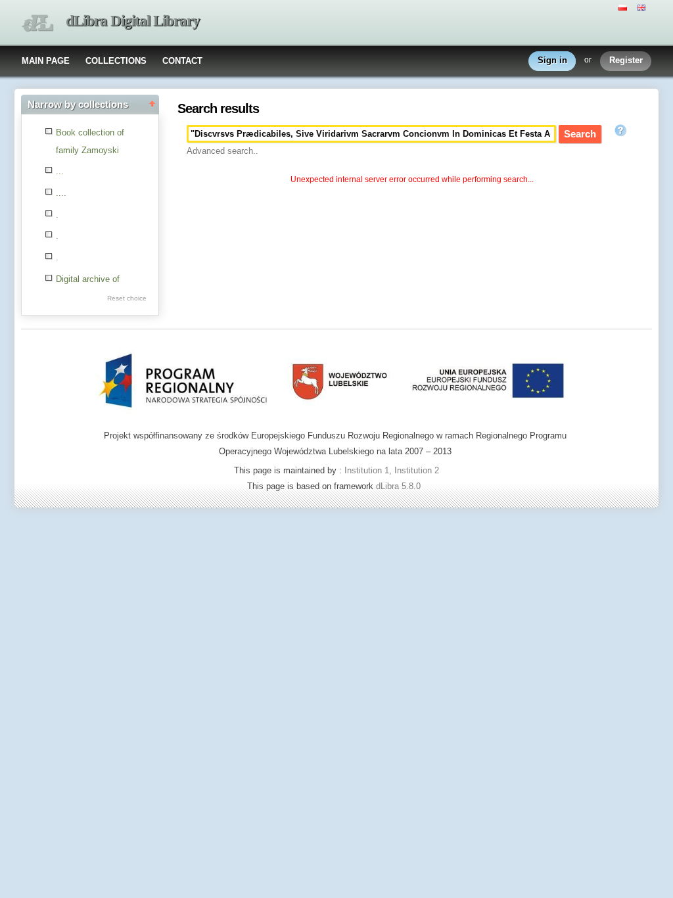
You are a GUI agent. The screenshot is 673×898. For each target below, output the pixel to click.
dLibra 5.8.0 (399, 486)
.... (61, 193)
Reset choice (127, 298)
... (60, 171)
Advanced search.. (222, 151)
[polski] (624, 6)
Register (626, 60)
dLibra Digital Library (133, 20)
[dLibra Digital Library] (37, 23)
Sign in (552, 60)
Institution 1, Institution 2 (391, 470)
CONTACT (182, 61)
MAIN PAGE (46, 61)
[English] (643, 6)
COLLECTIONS (116, 61)
